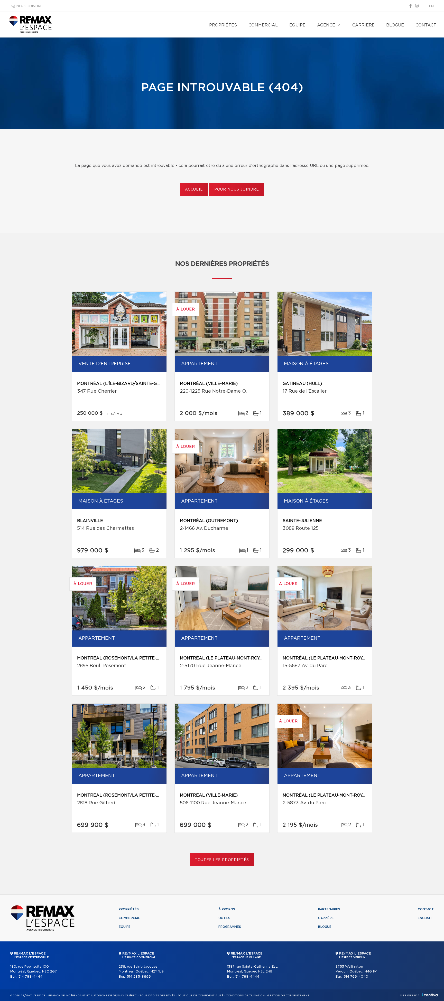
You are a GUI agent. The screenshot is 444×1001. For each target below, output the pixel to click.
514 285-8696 (139, 976)
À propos (226, 909)
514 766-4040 (356, 976)
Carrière (363, 25)
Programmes (229, 926)
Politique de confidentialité (200, 995)
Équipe (297, 25)
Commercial (263, 25)
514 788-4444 (30, 976)
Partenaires (329, 909)
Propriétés (223, 25)
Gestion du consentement (288, 995)
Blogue (395, 25)
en (431, 6)
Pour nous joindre (236, 189)
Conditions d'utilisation (245, 995)
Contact (425, 25)
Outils (224, 918)
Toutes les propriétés (222, 860)
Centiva (429, 995)
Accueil (194, 189)
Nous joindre (29, 6)
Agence (326, 25)
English (424, 918)
